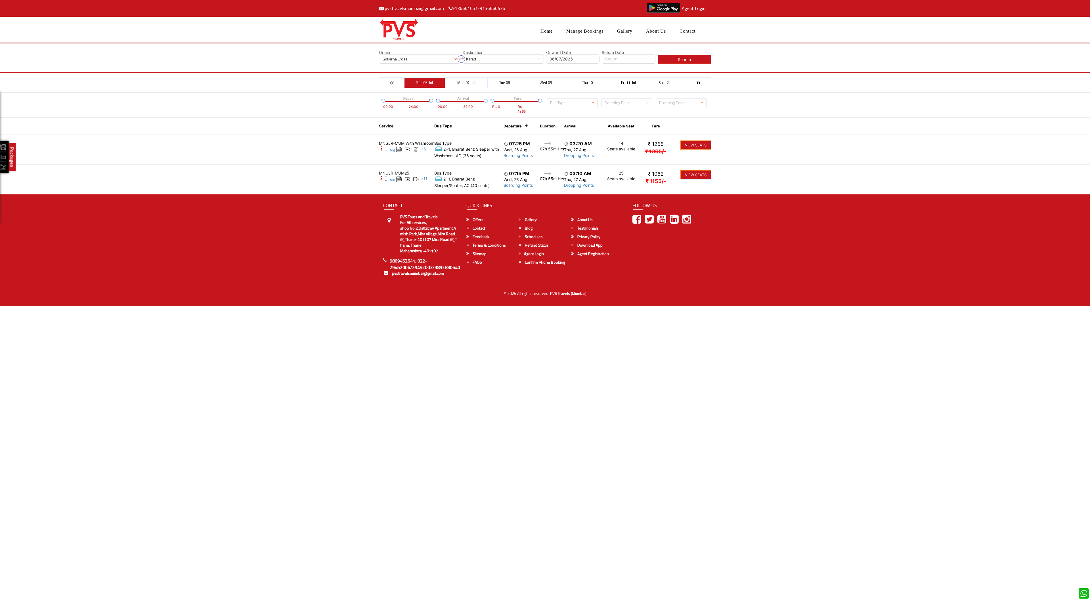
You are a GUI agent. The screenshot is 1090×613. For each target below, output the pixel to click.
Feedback (480, 237)
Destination (473, 52)
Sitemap (479, 254)
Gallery (624, 31)
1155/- (656, 181)
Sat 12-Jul (666, 82)
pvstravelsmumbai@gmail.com (414, 8)
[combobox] (572, 102)
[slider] (383, 100)
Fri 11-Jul (628, 82)
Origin (384, 52)
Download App (590, 245)
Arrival (570, 126)
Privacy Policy (588, 237)
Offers (477, 219)
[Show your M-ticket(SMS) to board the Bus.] (386, 150)
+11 (424, 178)
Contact (687, 31)
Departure (513, 126)
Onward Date (558, 52)
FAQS (477, 262)
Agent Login (693, 8)
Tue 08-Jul (507, 82)
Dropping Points (579, 155)
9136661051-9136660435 (478, 8)
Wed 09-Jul (548, 82)
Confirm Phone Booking (544, 262)
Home (546, 31)
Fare (656, 126)
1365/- (655, 151)
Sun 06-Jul (424, 82)
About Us (656, 31)
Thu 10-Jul (590, 82)
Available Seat (621, 126)
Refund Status (536, 245)
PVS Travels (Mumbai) (568, 293)
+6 (423, 148)
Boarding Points (518, 155)
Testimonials (588, 228)
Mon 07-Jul (466, 82)
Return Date (613, 52)
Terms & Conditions (489, 245)
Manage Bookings (584, 31)
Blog (528, 228)
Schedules (533, 237)
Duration (548, 126)
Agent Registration (593, 254)
